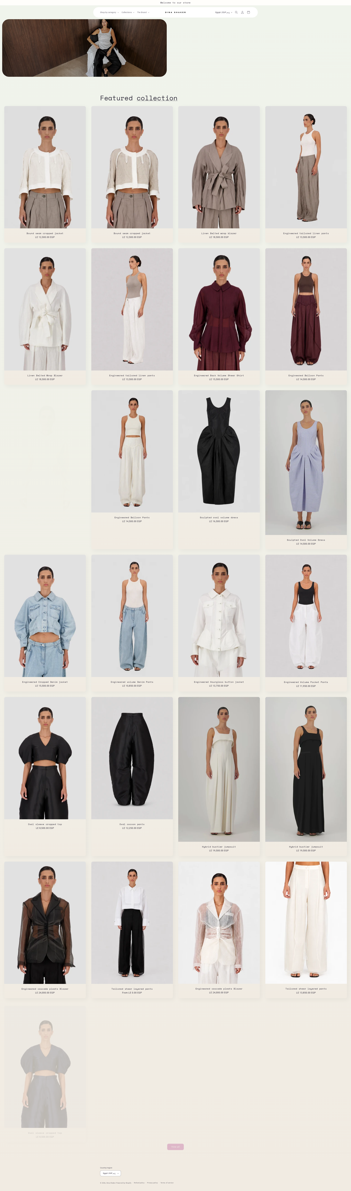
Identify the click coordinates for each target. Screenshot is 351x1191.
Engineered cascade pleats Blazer (45, 988)
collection (157, 98)
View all (175, 1144)
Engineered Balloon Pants (306, 375)
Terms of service (167, 1183)
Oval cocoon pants (132, 824)
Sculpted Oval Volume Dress (306, 540)
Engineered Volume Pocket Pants (306, 682)
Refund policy (139, 1183)
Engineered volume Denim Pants (132, 682)
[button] (109, 12)
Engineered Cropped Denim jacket (45, 682)
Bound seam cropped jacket (45, 233)
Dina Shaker (111, 1183)
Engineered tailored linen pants (306, 233)
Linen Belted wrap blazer (219, 233)
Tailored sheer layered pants (132, 988)
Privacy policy (152, 1183)
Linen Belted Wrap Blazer (45, 375)
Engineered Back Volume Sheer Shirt (219, 375)
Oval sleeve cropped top (45, 824)
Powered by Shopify (123, 1183)
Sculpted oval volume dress (219, 517)
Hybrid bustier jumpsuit (219, 846)
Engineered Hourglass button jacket (219, 682)
